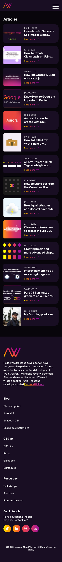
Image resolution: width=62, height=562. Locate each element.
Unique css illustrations (16, 427)
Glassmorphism (12, 406)
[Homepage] (7, 6)
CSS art (8, 438)
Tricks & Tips (10, 486)
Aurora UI (8, 413)
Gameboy (9, 460)
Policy (31, 549)
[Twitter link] (7, 528)
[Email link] (35, 528)
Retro (6, 453)
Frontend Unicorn (34, 384)
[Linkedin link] (16, 528)
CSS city (8, 446)
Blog (6, 398)
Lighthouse (9, 467)
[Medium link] (26, 528)
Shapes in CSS (11, 420)
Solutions (8, 493)
